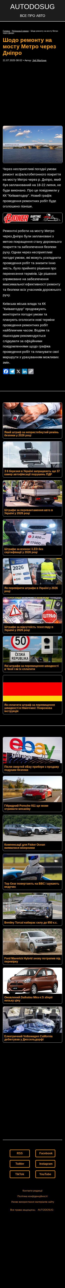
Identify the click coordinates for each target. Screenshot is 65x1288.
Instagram (46, 1163)
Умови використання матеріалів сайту (32, 1201)
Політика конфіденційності (32, 1196)
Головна (6, 31)
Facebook (46, 1153)
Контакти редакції (32, 1190)
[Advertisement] (32, 94)
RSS (20, 1153)
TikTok (19, 1174)
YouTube (45, 1174)
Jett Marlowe (39, 60)
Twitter (19, 1163)
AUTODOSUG (32, 6)
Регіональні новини (20, 31)
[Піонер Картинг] (33, 222)
